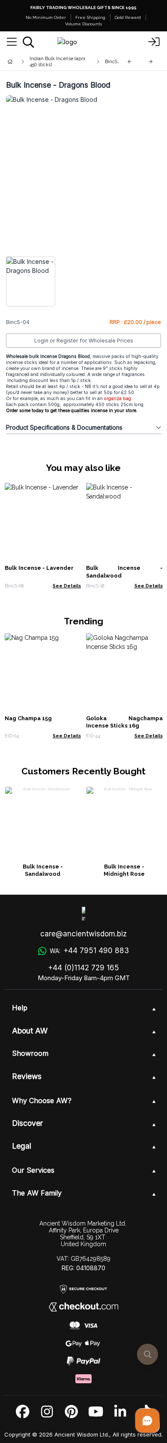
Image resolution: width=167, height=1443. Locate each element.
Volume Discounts (83, 23)
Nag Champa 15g (28, 718)
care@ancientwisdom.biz (83, 933)
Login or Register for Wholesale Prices (83, 340)
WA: (89, 950)
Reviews (27, 1076)
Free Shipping (90, 17)
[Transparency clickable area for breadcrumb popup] (55, 61)
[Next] (151, 61)
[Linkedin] (120, 1412)
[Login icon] (154, 42)
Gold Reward (128, 17)
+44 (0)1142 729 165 (83, 967)
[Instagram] (47, 1412)
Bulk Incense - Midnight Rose (124, 870)
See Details (67, 585)
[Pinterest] (71, 1412)
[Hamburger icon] (12, 42)
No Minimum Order (46, 17)
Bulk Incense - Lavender (39, 568)
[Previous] (130, 61)
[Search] (28, 42)
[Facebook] (22, 1412)
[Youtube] (95, 1412)
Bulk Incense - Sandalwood (43, 870)
